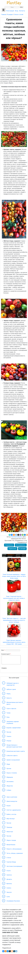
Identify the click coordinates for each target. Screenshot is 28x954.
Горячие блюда (11, 862)
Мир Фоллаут (11, 818)
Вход (16, 11)
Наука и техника (12, 773)
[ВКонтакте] (12, 535)
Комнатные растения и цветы (16, 751)
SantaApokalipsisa (16, 537)
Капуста (9, 698)
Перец (8, 693)
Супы (8, 896)
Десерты (9, 879)
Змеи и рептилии (12, 797)
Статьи (9, 857)
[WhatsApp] (23, 535)
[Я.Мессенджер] (9, 535)
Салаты (9, 888)
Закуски (9, 892)
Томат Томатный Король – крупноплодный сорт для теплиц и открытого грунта (14, 598)
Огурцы (9, 740)
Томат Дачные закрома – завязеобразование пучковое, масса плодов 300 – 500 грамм (14, 642)
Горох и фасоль (11, 708)
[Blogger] (27, 535)
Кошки (8, 805)
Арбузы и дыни (11, 689)
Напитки (9, 875)
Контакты (22, 11)
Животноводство (12, 801)
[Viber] (20, 535)
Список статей (18, 14)
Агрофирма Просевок (13, 901)
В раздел (10, 14)
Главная (3, 14)
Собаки (9, 790)
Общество (10, 786)
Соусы (9, 870)
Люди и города (11, 840)
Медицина (10, 777)
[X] (18, 535)
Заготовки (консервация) (14, 866)
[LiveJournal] (14, 951)
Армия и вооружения (13, 760)
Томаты (9, 736)
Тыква (8, 713)
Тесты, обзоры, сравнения (15, 853)
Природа (9, 827)
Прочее (9, 732)
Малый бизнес (11, 844)
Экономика (10, 781)
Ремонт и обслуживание (14, 849)
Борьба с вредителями (14, 727)
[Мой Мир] (25, 535)
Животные (10, 831)
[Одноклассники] (14, 535)
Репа (8, 717)
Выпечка (9, 883)
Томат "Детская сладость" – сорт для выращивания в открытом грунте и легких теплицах (14, 620)
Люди (8, 764)
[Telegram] (16, 535)
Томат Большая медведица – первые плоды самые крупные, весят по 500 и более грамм (14, 576)
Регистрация (10, 11)
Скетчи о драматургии (14, 810)
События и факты (12, 755)
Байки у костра (11, 814)
